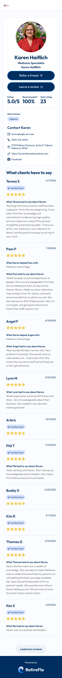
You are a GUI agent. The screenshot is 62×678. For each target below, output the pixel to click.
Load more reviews (31, 649)
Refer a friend (28, 75)
